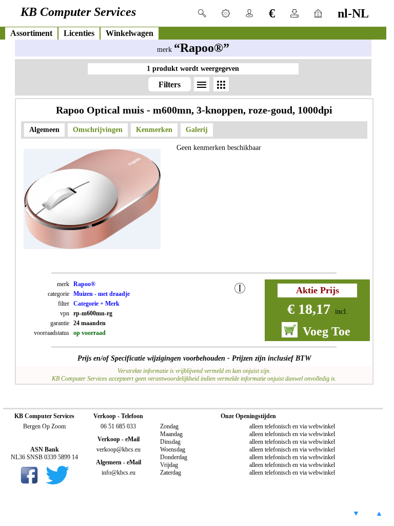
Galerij (197, 130)
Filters (170, 84)
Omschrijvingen (98, 130)
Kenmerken (154, 130)
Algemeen (44, 130)
